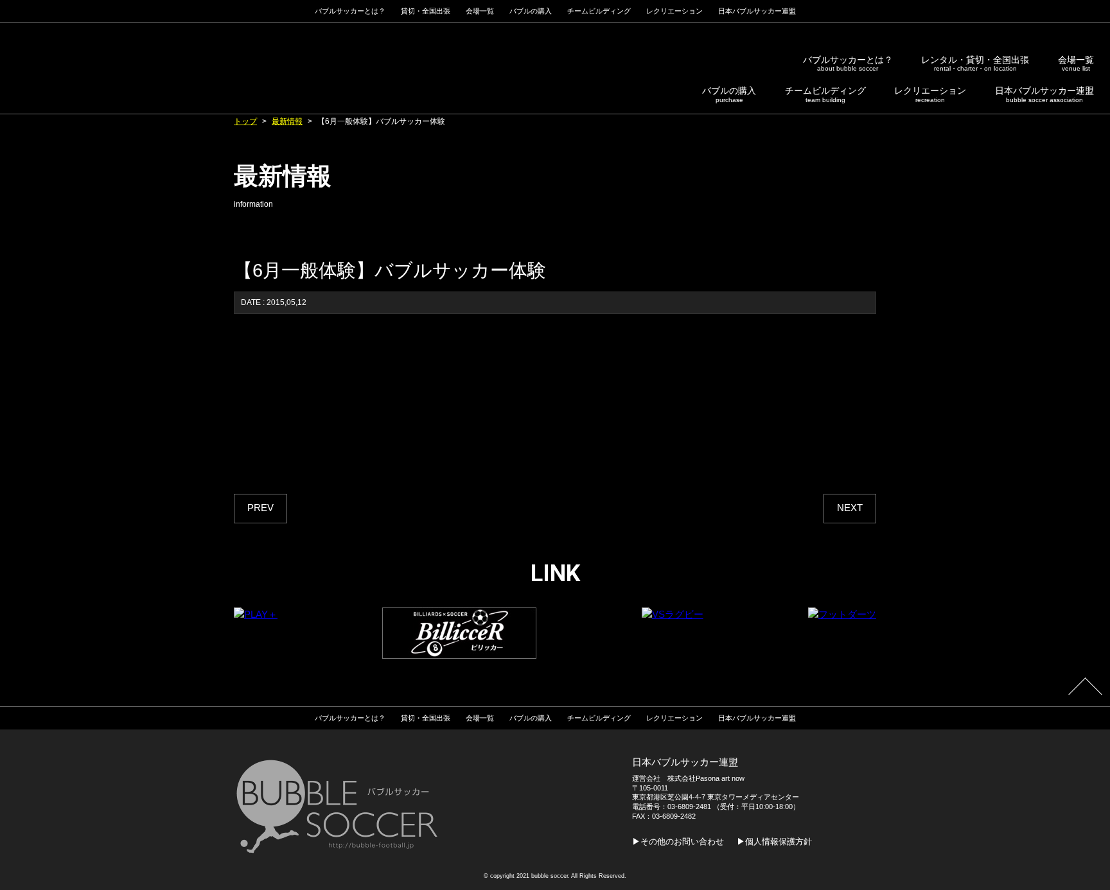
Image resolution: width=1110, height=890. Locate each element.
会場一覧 (1076, 64)
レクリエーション (930, 94)
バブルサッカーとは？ (848, 64)
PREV (260, 508)
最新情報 (287, 121)
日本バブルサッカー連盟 (1044, 94)
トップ (245, 121)
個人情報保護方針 (778, 841)
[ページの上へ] (1085, 694)
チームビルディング (825, 94)
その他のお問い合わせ (682, 841)
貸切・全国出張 (425, 11)
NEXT (850, 508)
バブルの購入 (729, 94)
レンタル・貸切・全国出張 (975, 64)
